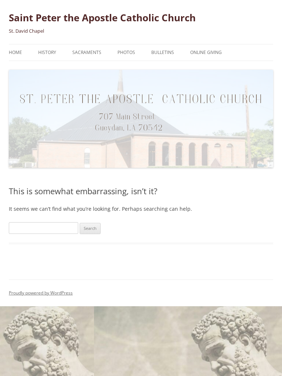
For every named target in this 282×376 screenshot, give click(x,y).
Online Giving (206, 52)
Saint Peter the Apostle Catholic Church (102, 17)
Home (15, 52)
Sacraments (86, 52)
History (47, 52)
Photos (126, 52)
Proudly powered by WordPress (41, 293)
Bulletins (162, 52)
